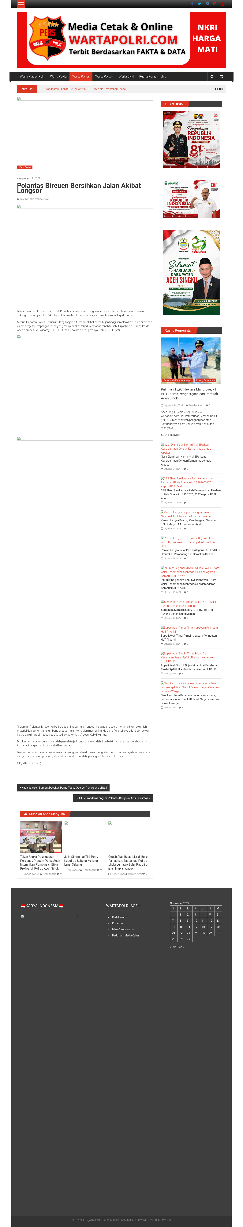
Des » (181, 946)
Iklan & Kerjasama (123, 929)
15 (181, 926)
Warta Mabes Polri (32, 76)
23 (188, 932)
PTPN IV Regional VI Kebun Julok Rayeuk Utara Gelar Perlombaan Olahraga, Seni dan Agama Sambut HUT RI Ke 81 (188, 583)
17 (195, 926)
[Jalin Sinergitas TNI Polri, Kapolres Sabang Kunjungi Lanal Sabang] (85, 836)
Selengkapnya (169, 434)
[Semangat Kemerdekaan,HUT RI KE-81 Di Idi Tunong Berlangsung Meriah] (190, 603)
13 (218, 920)
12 (210, 920)
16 (188, 926)
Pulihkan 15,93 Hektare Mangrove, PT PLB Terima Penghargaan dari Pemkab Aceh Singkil (97, 88)
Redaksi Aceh (49, 873)
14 (173, 926)
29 (181, 938)
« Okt (173, 946)
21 (173, 932)
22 (181, 932)
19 (210, 926)
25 (203, 932)
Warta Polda (58, 76)
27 (218, 932)
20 (218, 926)
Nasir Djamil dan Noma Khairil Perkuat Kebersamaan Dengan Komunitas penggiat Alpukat (186, 460)
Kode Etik (117, 923)
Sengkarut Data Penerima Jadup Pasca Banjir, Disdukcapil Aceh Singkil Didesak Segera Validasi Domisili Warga (190, 699)
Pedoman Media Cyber (125, 935)
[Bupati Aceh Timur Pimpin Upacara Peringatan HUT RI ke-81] (190, 629)
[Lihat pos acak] (221, 76)
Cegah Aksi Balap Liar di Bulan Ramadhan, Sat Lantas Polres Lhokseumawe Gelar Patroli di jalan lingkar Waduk (128, 862)
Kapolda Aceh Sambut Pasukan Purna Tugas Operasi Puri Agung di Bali (64, 787)
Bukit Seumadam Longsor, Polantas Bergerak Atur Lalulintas (112, 798)
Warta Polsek (104, 76)
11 (203, 920)
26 (210, 932)
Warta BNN (126, 76)
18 (203, 926)
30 (188, 938)
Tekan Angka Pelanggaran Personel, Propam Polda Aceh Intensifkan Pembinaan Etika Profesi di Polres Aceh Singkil (40, 862)
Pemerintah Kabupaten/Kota (177, 380)
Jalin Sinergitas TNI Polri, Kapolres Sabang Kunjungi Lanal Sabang (81, 861)
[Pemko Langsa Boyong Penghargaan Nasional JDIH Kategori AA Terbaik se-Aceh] (190, 514)
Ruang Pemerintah (151, 76)
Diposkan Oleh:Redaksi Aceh (34, 199)
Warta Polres (81, 76)
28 (173, 938)
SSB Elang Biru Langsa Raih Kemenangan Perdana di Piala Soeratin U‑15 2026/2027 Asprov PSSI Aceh (191, 494)
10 (195, 920)
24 (195, 932)
